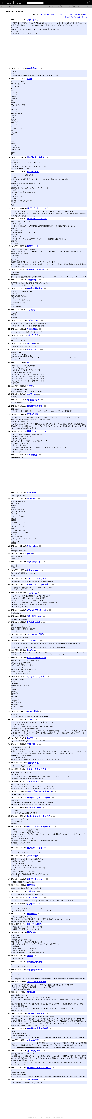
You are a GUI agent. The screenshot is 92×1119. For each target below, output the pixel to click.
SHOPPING (77, 14)
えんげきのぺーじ (34, 897)
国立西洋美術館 (33, 1079)
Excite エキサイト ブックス (39, 816)
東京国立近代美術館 (35, 157)
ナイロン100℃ (33, 320)
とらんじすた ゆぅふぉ (37, 610)
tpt (28, 363)
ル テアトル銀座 (34, 807)
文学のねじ (32, 891)
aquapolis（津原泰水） (36, 676)
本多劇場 (31, 310)
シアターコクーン (34, 904)
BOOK (52, 14)
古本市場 (31, 885)
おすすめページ (82, 17)
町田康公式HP (33, 400)
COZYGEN (32, 546)
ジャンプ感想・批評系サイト (39, 791)
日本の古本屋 (33, 172)
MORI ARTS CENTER (37, 219)
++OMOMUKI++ (34, 1040)
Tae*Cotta (31, 394)
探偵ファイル (33, 246)
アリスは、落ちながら (36, 578)
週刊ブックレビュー (35, 879)
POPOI (30, 738)
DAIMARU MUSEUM (36, 658)
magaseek (31, 343)
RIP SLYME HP (34, 781)
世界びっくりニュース (36, 431)
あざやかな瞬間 (33, 1051)
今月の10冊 (32, 280)
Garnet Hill (31, 493)
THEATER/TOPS (34, 924)
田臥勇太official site (35, 970)
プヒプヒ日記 (33, 335)
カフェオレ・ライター (36, 848)
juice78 (30, 554)
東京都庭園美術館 (34, 288)
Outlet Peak (32, 498)
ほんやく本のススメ (35, 1013)
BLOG (71, 14)
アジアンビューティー (36, 982)
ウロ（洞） (32, 744)
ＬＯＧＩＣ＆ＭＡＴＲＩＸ (38, 769)
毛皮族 (30, 386)
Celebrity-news (33, 570)
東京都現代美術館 (34, 962)
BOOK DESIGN (34, 622)
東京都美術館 (33, 68)
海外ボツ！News (34, 616)
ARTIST (84, 14)
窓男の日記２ (33, 414)
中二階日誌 (32, 593)
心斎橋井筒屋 (33, 763)
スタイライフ (33, 20)
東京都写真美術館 (34, 406)
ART (66, 14)
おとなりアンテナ (70, 17)
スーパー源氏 (33, 856)
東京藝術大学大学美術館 (37, 1028)
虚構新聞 (31, 992)
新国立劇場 (32, 329)
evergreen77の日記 (35, 634)
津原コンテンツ (33, 562)
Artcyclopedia (32, 349)
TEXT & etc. (59, 14)
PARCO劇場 (32, 711)
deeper (30, 956)
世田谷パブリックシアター (38, 798)
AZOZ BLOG (32, 640)
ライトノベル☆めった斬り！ (39, 827)
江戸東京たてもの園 (35, 269)
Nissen (29, 79)
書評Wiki (31, 932)
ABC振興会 (32, 455)
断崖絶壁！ (32, 914)
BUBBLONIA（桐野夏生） (38, 584)
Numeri (30, 719)
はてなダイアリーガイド (37, 208)
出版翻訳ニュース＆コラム (39, 1068)
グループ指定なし (43, 14)
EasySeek (31, 650)
